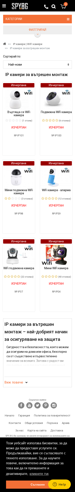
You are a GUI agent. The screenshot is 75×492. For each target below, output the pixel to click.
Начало (9, 415)
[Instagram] (54, 405)
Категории (14, 19)
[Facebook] (21, 405)
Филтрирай (37, 29)
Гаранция (24, 415)
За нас (19, 430)
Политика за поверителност (52, 415)
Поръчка (52, 423)
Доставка (56, 430)
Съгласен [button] (38, 484)
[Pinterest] (45, 405)
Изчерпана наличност (18, 85)
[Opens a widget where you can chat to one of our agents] (59, 485)
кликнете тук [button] (39, 474)
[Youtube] (29, 405)
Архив (66, 423)
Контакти (15, 423)
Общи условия (34, 423)
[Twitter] (37, 405)
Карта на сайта (37, 430)
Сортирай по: (12, 56)
